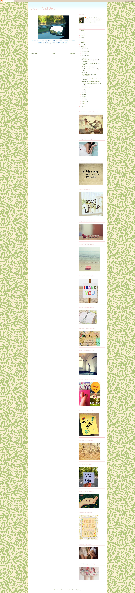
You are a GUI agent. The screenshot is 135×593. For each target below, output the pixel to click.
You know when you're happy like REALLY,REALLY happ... (89, 75)
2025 (82, 33)
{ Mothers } (84, 72)
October (84, 53)
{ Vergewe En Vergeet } (87, 87)
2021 (82, 35)
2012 (82, 44)
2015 (82, 37)
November (84, 51)
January (84, 103)
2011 (82, 46)
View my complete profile (90, 22)
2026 (82, 30)
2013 (82, 42)
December (84, 49)
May (83, 94)
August (83, 58)
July (83, 90)
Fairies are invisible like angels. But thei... (91, 81)
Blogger (79, 589)
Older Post (72, 53)
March (83, 99)
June (83, 92)
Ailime (70, 589)
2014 (82, 40)
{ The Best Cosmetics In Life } (88, 66)
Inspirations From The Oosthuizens (93, 18)
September (84, 55)
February (84, 101)
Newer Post (34, 53)
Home (53, 53)
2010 (82, 106)
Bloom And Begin (44, 9)
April (83, 96)
